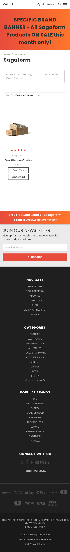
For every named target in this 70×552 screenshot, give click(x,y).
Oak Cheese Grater (18, 160)
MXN (49, 4)
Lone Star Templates (41, 539)
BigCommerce (41, 534)
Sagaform (35, 436)
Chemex (35, 408)
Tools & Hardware (35, 352)
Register (41, 309)
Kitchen (35, 375)
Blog (35, 305)
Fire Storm (35, 417)
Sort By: (10, 95)
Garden (35, 366)
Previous (6, 548)
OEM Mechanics (35, 431)
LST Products (35, 422)
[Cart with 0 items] (59, 4)
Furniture (35, 362)
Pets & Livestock (35, 343)
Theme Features (35, 286)
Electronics (35, 338)
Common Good (35, 412)
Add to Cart (18, 176)
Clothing (35, 334)
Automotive (35, 348)
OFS (35, 398)
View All (35, 440)
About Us (35, 295)
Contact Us (35, 300)
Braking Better (35, 403)
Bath (35, 371)
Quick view (18, 170)
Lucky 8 (35, 426)
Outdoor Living (35, 357)
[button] (34, 76)
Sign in (28, 309)
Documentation (35, 291)
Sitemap (35, 314)
